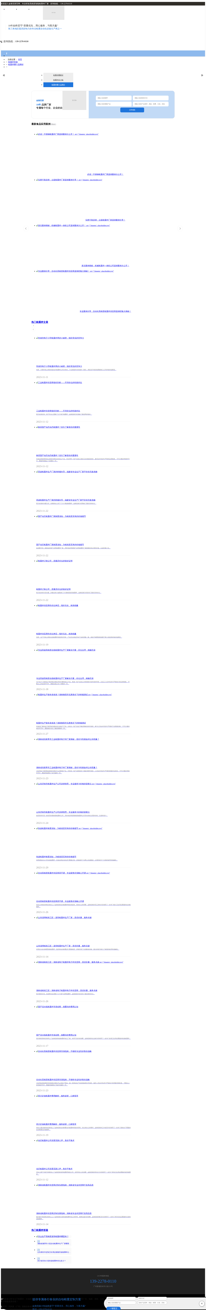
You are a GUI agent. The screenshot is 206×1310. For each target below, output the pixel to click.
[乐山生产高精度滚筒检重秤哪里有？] (52, 1236)
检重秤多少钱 (58, 80)
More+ (53, 124)
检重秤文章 (6, 53)
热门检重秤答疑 (39, 1230)
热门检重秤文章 (39, 322)
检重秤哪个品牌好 (15, 64)
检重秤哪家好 (58, 75)
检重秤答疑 (13, 62)
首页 (20, 59)
